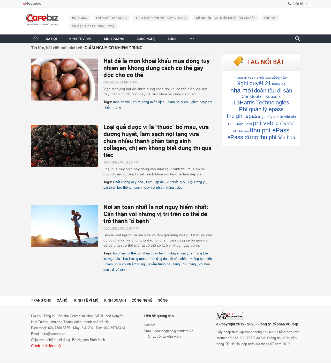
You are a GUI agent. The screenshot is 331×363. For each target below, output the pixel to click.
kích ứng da (158, 259)
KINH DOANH (114, 39)
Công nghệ (142, 300)
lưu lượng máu (134, 259)
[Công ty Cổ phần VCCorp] (229, 314)
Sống (163, 300)
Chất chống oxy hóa (128, 182)
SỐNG (172, 39)
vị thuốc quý (176, 182)
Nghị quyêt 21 (253, 83)
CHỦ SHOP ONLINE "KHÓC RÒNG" (161, 18)
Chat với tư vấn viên (164, 336)
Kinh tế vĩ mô (86, 300)
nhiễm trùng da (159, 264)
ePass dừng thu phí (251, 137)
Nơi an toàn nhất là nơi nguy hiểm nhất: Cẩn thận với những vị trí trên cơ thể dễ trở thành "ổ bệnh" (155, 214)
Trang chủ (41, 300)
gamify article (272, 117)
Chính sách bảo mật (46, 346)
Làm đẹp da (155, 182)
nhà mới (241, 90)
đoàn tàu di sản (273, 90)
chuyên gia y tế (180, 253)
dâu (179, 187)
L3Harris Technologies (261, 102)
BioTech (270, 18)
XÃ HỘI (51, 39)
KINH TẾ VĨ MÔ (80, 39)
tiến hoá (286, 137)
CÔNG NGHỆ (146, 39)
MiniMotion (241, 131)
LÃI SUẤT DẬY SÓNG (111, 18)
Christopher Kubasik (261, 96)
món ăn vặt (121, 102)
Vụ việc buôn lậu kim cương (93, 26)
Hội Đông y (196, 182)
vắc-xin (290, 117)
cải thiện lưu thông (117, 187)
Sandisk (241, 78)
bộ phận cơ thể (124, 253)
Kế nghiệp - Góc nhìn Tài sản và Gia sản (225, 18)
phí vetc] (285, 123)
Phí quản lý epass (261, 109)
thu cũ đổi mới (259, 78)
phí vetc (264, 122)
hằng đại (279, 84)
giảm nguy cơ (178, 102)
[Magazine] (32, 3)
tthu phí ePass (269, 130)
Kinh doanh (115, 300)
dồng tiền (279, 78)
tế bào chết (178, 259)
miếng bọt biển (201, 259)
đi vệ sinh (119, 270)
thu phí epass (243, 116)
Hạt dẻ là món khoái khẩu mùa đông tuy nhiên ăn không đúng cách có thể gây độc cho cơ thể (156, 68)
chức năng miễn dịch (148, 102)
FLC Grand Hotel (240, 124)
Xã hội (63, 300)
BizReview (79, 18)
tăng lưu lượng (184, 264)
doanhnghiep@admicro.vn (173, 331)
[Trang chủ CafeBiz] (35, 38)
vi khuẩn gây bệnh (152, 253)
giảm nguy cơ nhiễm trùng (154, 187)
